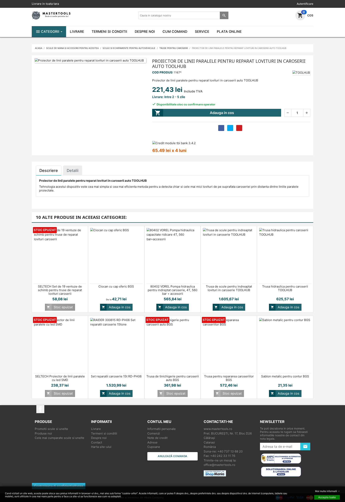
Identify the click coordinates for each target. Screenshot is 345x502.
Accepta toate (327, 497)
